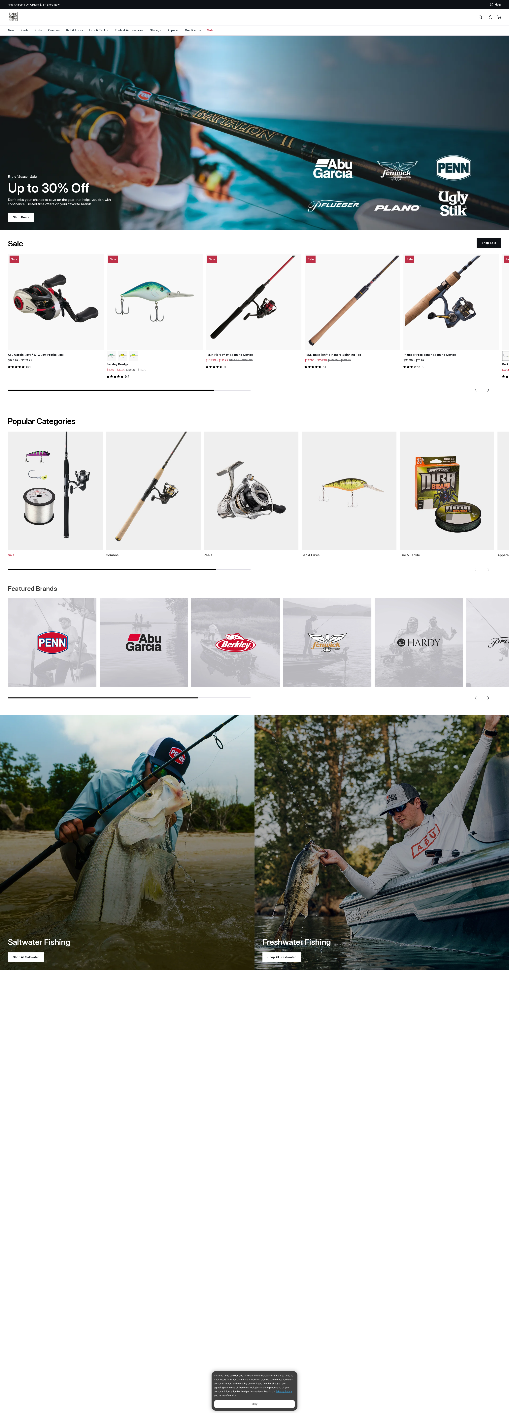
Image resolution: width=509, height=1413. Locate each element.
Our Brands (193, 30)
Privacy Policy (284, 1391)
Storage (155, 30)
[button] (475, 390)
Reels (24, 30)
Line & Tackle (98, 30)
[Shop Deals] (254, 133)
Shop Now (135, 4)
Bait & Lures (74, 30)
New (11, 30)
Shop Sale (489, 242)
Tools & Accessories (129, 30)
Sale (210, 30)
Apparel (173, 30)
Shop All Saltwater (26, 957)
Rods (38, 30)
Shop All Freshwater (281, 957)
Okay (254, 1403)
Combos (54, 30)
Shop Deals (21, 217)
